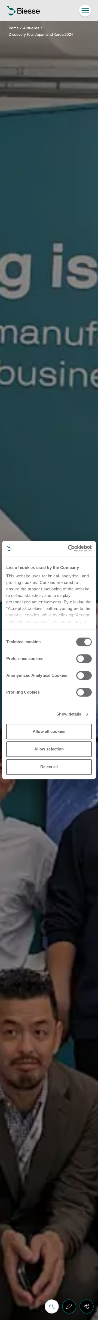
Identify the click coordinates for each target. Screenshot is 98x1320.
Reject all (49, 767)
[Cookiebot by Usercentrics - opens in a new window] (69, 548)
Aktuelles (31, 28)
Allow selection (49, 749)
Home (14, 28)
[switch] (84, 658)
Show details (68, 714)
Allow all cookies (49, 731)
